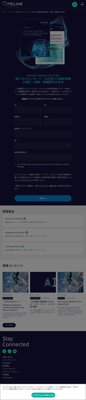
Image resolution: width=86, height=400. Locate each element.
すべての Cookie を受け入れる (43, 395)
